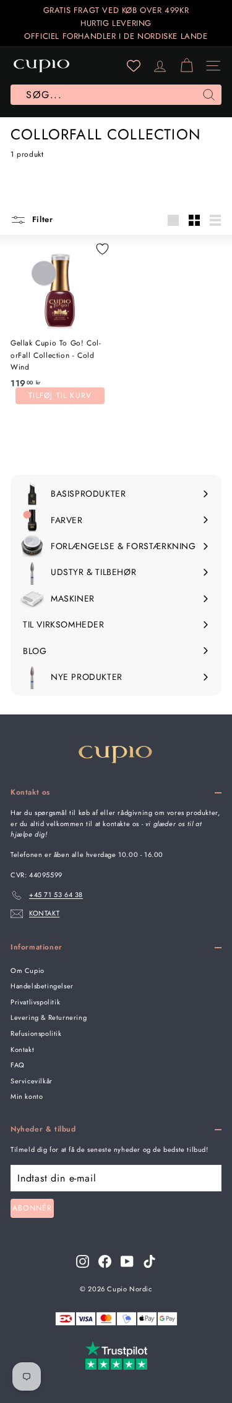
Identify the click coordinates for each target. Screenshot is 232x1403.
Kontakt (22, 1049)
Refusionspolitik (36, 1033)
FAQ (18, 1065)
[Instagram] (82, 1261)
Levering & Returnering (49, 1017)
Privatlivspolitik (35, 1002)
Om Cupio (28, 970)
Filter (41, 219)
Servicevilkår (32, 1081)
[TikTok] (149, 1261)
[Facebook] (104, 1261)
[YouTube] (127, 1261)
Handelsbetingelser (42, 986)
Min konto (27, 1096)
